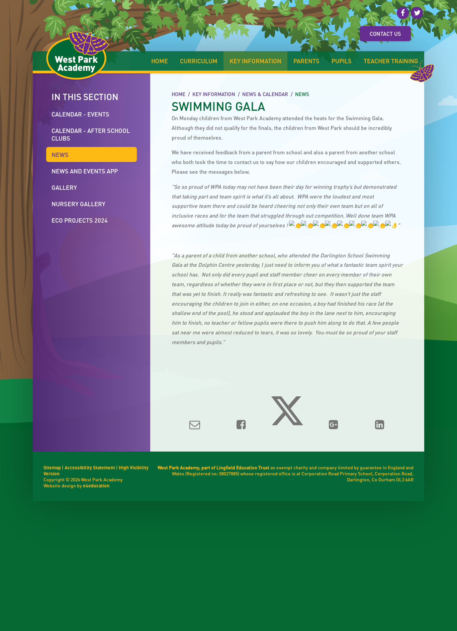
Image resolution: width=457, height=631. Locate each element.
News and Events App (85, 171)
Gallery (64, 187)
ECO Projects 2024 (80, 220)
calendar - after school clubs (91, 134)
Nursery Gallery (78, 204)
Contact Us (385, 33)
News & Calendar (265, 94)
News (302, 94)
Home (178, 94)
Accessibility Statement (90, 467)
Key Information (213, 94)
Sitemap (52, 467)
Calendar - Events (80, 114)
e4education (96, 485)
